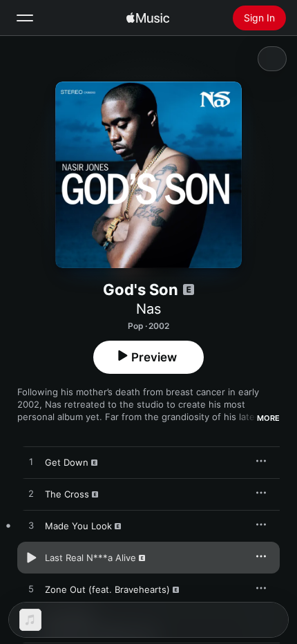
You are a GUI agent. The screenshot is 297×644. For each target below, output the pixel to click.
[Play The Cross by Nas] (31, 494)
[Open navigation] (25, 18)
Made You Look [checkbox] (78, 525)
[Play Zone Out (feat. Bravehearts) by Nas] (31, 589)
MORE (268, 418)
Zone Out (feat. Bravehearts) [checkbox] (107, 589)
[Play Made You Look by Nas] (31, 526)
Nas (148, 309)
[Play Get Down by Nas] (31, 462)
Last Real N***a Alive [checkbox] (90, 557)
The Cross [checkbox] (67, 494)
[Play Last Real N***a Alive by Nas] (31, 557)
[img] (147, 18)
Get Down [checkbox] (66, 462)
